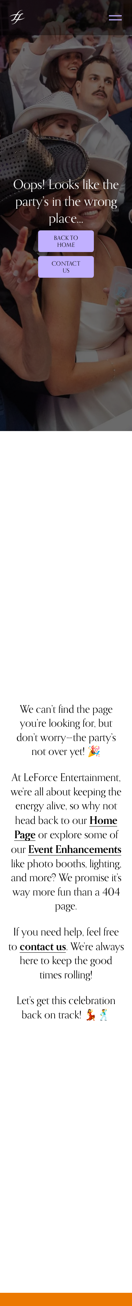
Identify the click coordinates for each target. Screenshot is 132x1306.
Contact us (66, 267)
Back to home (66, 241)
